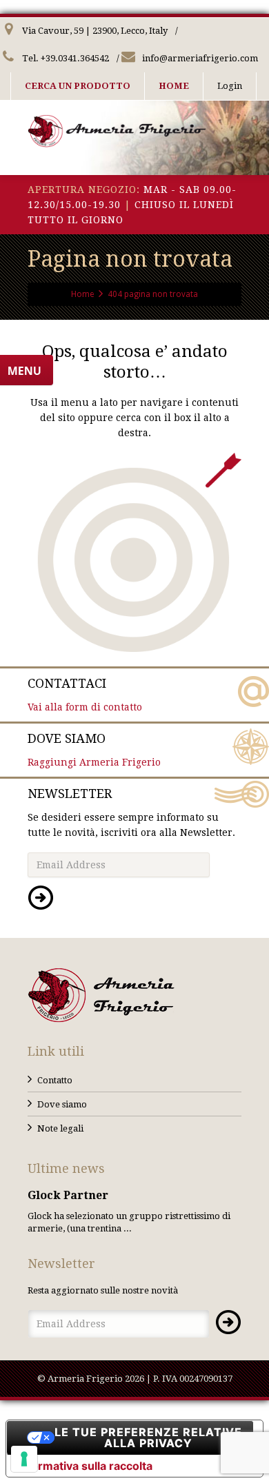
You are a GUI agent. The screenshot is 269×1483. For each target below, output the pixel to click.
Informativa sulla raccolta (84, 1466)
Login (229, 86)
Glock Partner (68, 1195)
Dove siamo (62, 1104)
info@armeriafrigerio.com (199, 58)
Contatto (54, 1080)
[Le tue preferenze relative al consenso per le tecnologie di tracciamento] (24, 1459)
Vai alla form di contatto (85, 694)
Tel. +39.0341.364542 (64, 58)
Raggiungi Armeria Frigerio (94, 749)
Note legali (60, 1128)
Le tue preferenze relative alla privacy (148, 1437)
